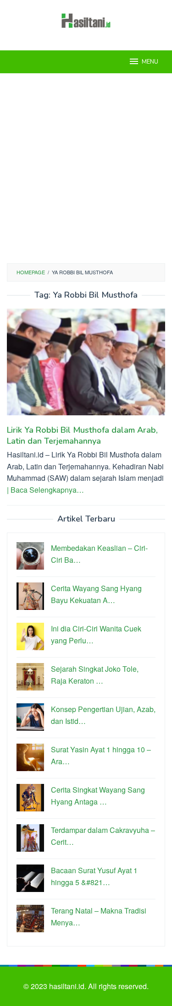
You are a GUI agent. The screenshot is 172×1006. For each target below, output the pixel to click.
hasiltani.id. (68, 986)
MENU (150, 62)
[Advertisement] (86, 168)
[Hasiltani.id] (86, 19)
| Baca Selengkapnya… (45, 489)
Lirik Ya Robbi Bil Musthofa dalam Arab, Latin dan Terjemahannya (82, 435)
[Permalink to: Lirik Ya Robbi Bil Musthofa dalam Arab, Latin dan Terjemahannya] (86, 365)
